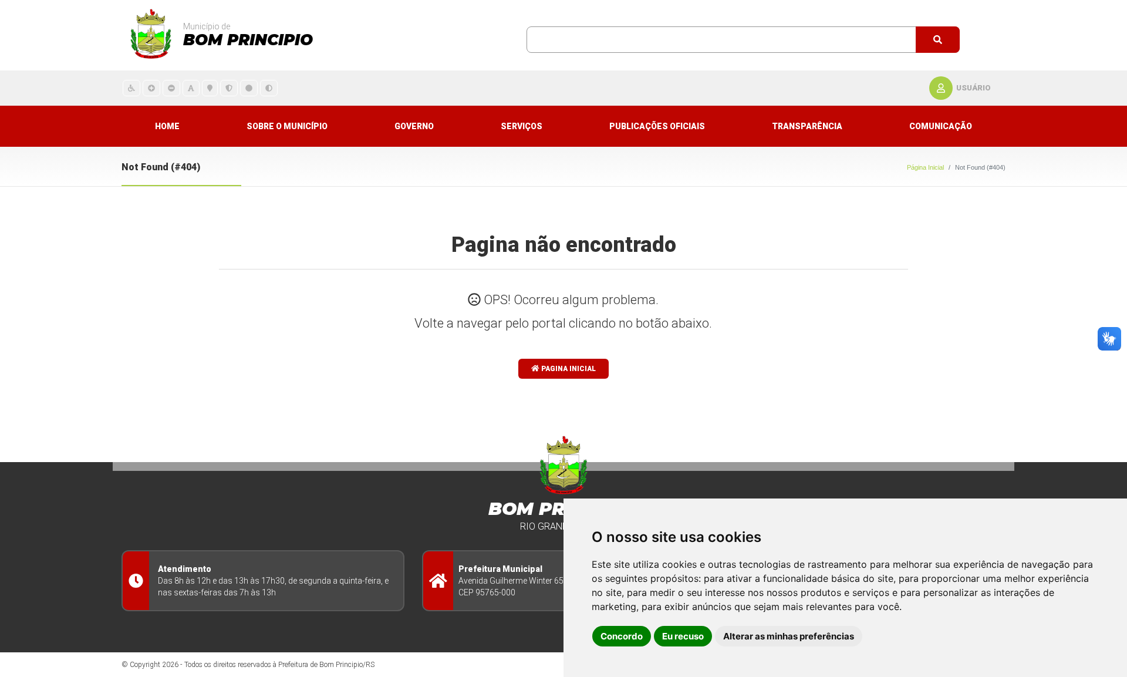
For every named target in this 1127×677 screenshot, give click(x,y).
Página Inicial (925, 167)
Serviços (521, 126)
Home (167, 126)
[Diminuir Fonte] (171, 88)
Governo (414, 126)
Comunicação (940, 126)
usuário (973, 87)
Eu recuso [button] (683, 636)
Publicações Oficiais (657, 126)
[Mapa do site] (210, 88)
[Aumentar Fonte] (151, 88)
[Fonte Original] (191, 88)
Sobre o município (287, 126)
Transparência (807, 126)
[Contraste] (269, 88)
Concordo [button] (621, 636)
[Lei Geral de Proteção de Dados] (229, 88)
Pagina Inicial (567, 369)
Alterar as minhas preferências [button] (788, 636)
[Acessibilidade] (131, 88)
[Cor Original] (249, 88)
